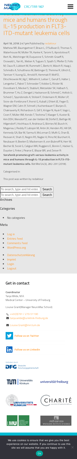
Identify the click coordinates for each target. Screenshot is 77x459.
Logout (11, 268)
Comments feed (17, 243)
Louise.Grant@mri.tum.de (25, 325)
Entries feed (15, 238)
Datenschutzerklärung (21, 255)
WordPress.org (16, 247)
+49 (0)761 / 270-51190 (24, 314)
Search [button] (47, 189)
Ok (39, 453)
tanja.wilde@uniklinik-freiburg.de (29, 318)
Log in (11, 234)
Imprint (11, 259)
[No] (72, 447)
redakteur (50, 43)
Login (10, 264)
